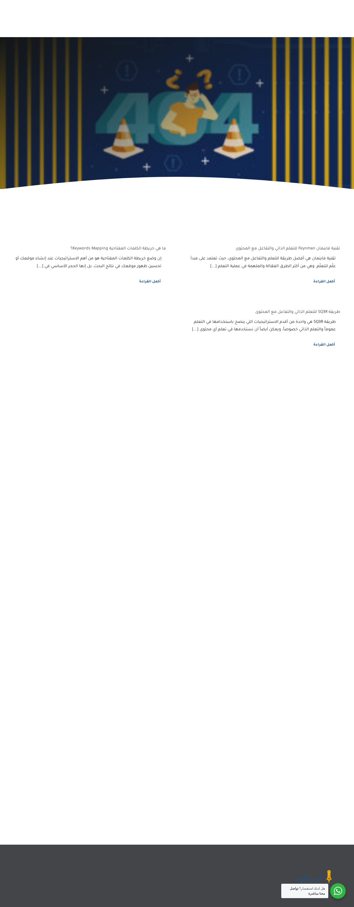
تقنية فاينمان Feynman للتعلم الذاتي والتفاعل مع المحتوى (288, 249)
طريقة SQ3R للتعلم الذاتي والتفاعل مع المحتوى (297, 312)
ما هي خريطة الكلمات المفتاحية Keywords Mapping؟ (118, 249)
